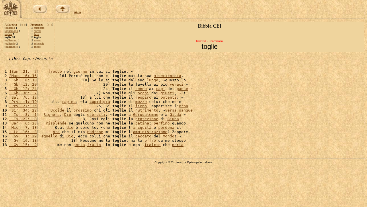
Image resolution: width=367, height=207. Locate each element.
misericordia (167, 76)
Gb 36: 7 (23, 93)
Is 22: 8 (23, 119)
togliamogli (11, 30)
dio (70, 127)
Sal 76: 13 (23, 97)
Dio (67, 114)
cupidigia (99, 101)
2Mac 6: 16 (23, 76)
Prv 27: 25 (23, 106)
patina (142, 123)
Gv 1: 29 (23, 136)
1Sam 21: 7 (23, 71)
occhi (143, 93)
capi (160, 89)
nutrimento (146, 110)
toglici (8, 34)
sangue (186, 110)
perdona (166, 127)
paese (182, 89)
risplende (56, 123)
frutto (94, 145)
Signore (52, 114)
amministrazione (150, 132)
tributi (37, 46)
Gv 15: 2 (23, 145)
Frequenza (36, 24)
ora (56, 132)
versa (171, 110)
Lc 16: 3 (23, 132)
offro (150, 140)
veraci (177, 84)
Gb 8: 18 (23, 80)
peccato (143, 136)
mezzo (141, 101)
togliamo (10, 27)
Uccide (57, 110)
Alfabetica (11, 24)
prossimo (82, 110)
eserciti (96, 114)
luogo (152, 80)
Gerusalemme (145, 114)
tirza (36, 34)
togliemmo (11, 40)
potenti (169, 97)
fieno (141, 106)
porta (79, 145)
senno (141, 89)
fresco (55, 71)
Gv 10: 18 (23, 140)
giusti (167, 93)
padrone (95, 132)
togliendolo (11, 46)
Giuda (175, 114)
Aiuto (77, 12)
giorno (80, 71)
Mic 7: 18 (23, 127)
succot (37, 30)
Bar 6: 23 (23, 123)
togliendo (10, 43)
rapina (69, 101)
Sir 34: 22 (23, 110)
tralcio (153, 145)
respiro (143, 97)
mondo (168, 136)
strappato (39, 27)
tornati (38, 40)
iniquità (142, 127)
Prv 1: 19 (23, 101)
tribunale (39, 43)
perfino (162, 123)
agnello (49, 136)
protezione (146, 119)
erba (183, 106)
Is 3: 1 (23, 114)
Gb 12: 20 (23, 84)
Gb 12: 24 (23, 89)
